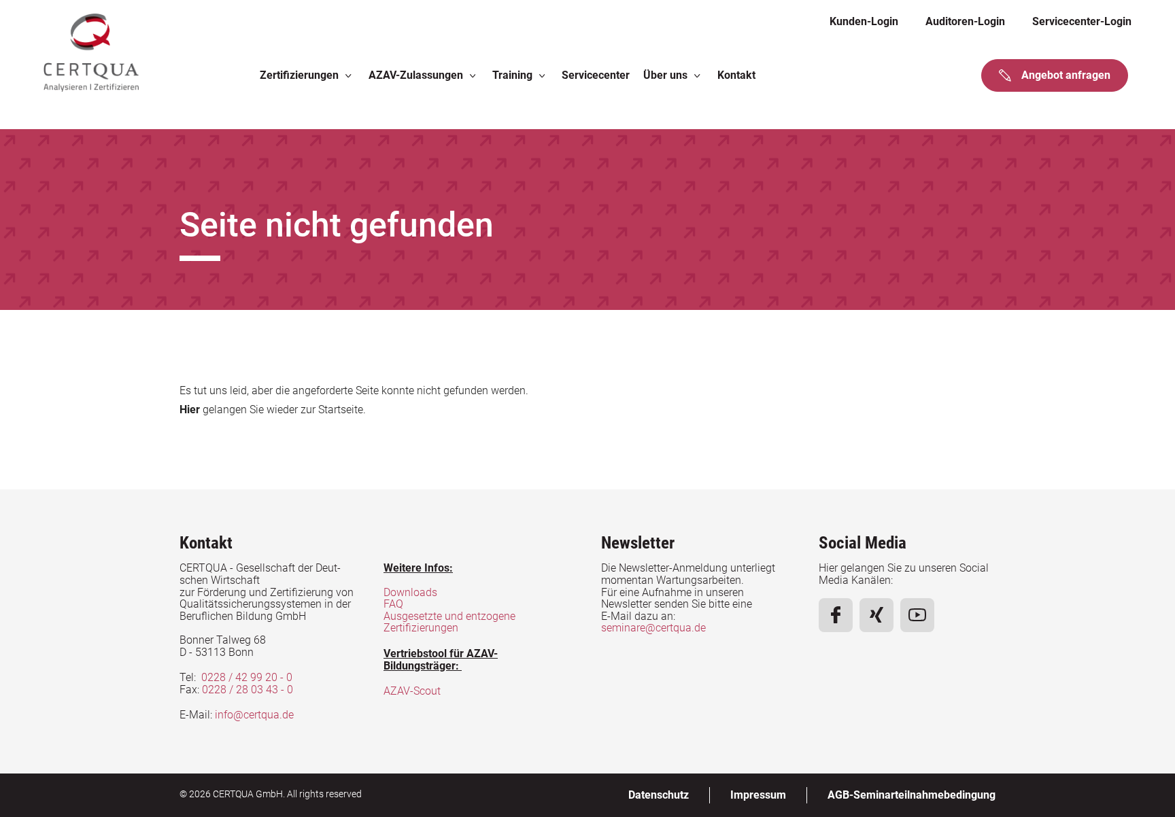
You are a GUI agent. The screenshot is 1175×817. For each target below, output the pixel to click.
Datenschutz (658, 794)
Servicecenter (596, 75)
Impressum (758, 794)
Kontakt (736, 75)
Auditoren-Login (965, 21)
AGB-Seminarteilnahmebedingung (911, 794)
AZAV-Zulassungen (416, 75)
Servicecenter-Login (1081, 21)
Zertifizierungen (299, 75)
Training (512, 75)
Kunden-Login (864, 21)
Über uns (665, 75)
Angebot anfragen (1065, 75)
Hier (190, 409)
